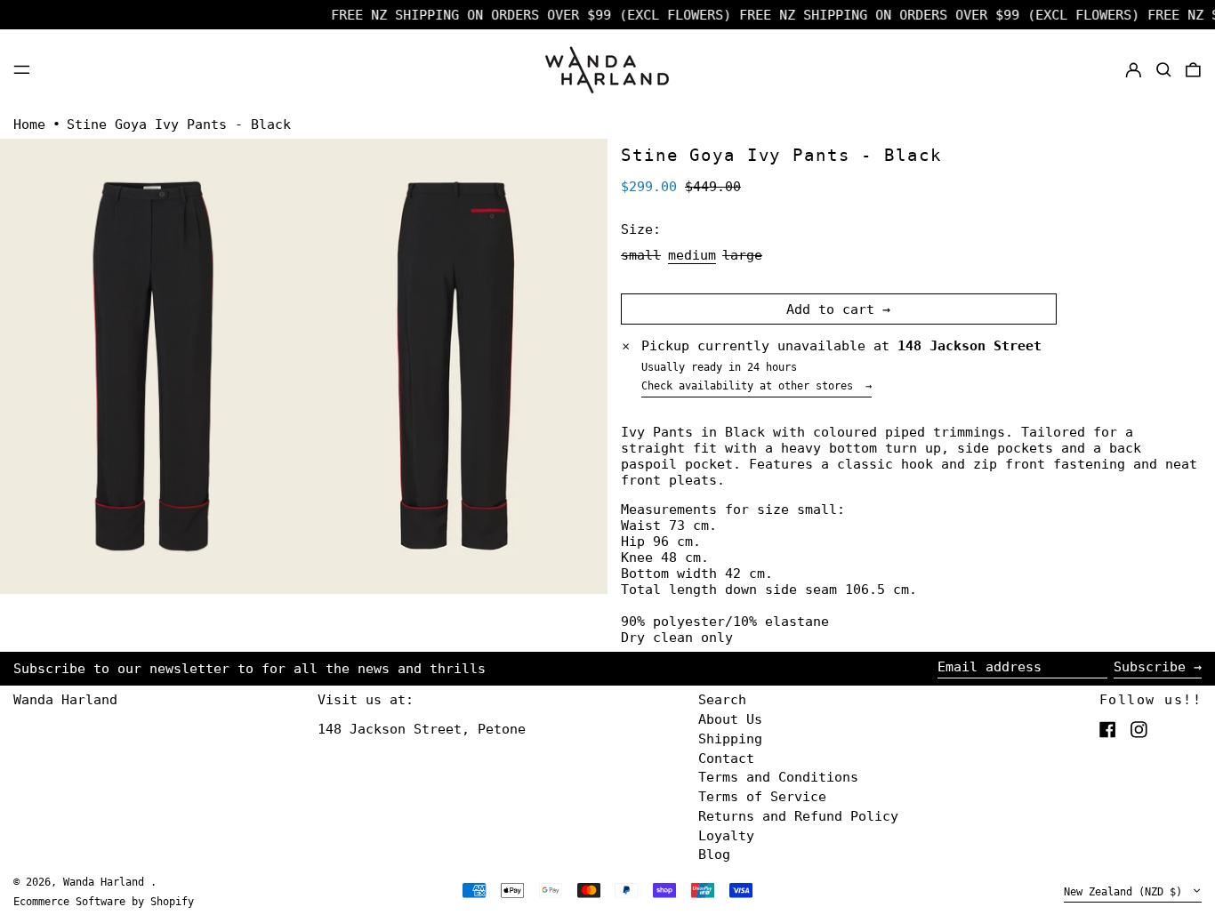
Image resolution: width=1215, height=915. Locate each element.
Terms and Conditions (778, 777)
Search (722, 700)
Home (29, 124)
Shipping (730, 739)
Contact (726, 758)
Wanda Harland (65, 700)
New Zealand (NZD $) (1126, 892)
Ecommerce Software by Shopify (103, 901)
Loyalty (726, 836)
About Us (730, 719)
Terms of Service (762, 797)
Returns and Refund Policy (798, 816)
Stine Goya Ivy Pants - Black (179, 124)
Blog (714, 855)
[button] (1163, 69)
